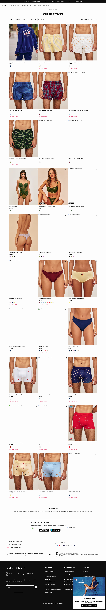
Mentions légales (67, 574)
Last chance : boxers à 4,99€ (57, 1)
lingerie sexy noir (41, 511)
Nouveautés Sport (79, 1)
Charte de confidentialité (69, 581)
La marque (55, 9)
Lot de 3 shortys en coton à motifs (76, 298)
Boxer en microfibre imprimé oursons (77, 394)
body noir (16, 511)
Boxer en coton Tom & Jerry (75, 491)
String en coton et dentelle (45, 298)
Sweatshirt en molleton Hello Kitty (17, 62)
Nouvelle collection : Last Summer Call (31, 1)
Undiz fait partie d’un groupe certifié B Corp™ (69, 553)
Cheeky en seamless (43, 346)
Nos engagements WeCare (89, 576)
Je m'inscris (48, 554)
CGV (65, 576)
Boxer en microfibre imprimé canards (17, 491)
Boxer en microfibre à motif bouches (17, 394)
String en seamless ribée (74, 346)
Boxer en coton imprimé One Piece (76, 443)
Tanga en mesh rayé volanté (15, 252)
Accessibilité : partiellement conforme (72, 584)
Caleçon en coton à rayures (45, 62)
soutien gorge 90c (64, 511)
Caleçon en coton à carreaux (15, 110)
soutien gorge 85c (72, 511)
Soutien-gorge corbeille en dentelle (47, 206)
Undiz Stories (86, 574)
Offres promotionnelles (69, 571)
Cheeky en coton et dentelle (15, 298)
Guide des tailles (48, 592)
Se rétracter (47, 579)
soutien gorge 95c (33, 511)
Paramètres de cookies (69, 589)
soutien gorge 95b (88, 511)
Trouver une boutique (49, 571)
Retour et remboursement (50, 576)
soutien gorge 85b (48, 511)
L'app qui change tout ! (50, 581)
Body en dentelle (13, 206)
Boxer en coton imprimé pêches (46, 394)
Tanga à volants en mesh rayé (75, 252)
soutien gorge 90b (80, 511)
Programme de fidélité (50, 584)
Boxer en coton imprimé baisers (16, 443)
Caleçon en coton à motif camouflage (17, 158)
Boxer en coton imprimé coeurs (46, 443)
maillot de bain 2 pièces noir (24, 511)
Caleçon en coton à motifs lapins (76, 62)
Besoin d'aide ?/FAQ (49, 574)
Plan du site (66, 587)
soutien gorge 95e (56, 511)
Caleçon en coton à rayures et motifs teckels (78, 110)
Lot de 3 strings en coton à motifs (46, 158)
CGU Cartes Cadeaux (68, 579)
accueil (50, 9)
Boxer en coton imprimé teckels (46, 491)
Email (7, 584)
